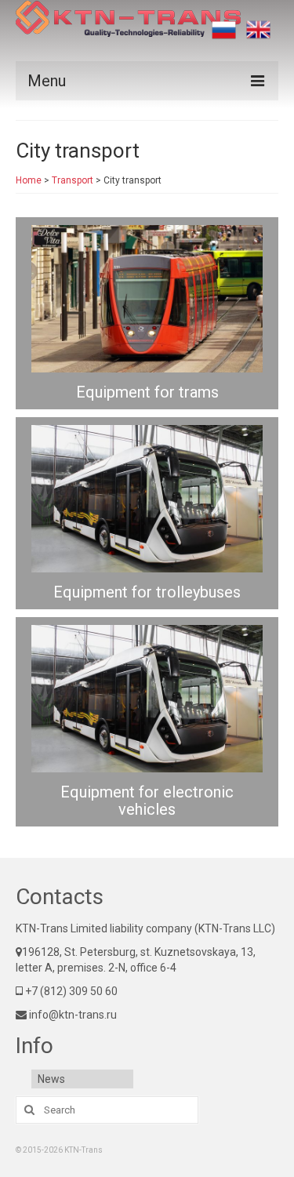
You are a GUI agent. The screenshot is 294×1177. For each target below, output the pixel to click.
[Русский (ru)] (224, 30)
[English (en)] (258, 30)
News (51, 1079)
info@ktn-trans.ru (72, 1014)
